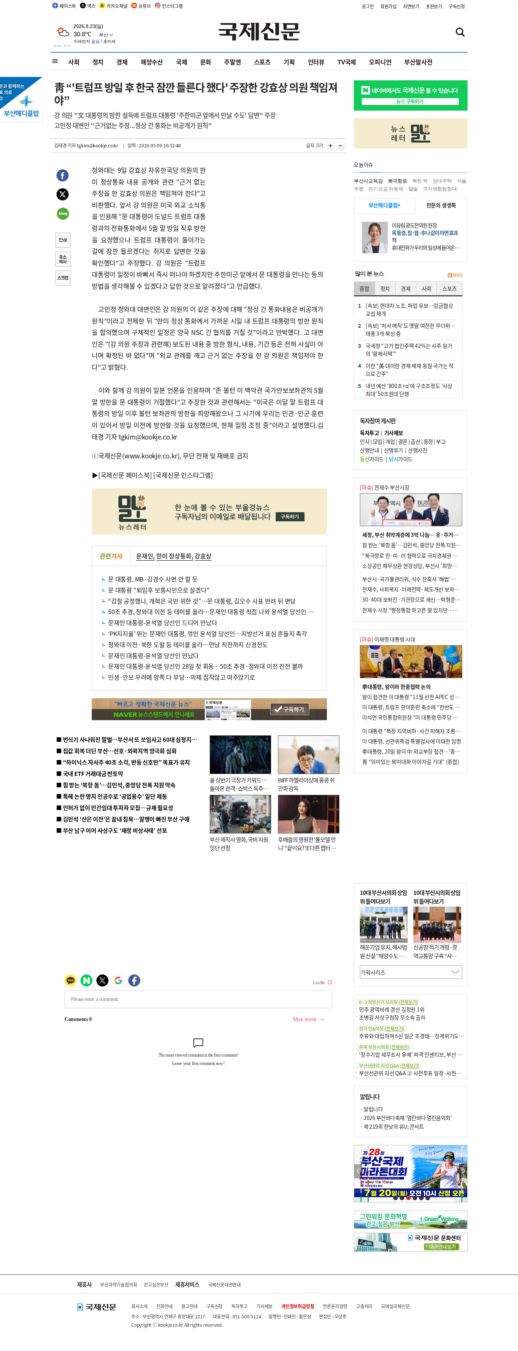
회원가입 (388, 6)
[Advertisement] (266, 211)
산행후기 (393, 450)
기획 (289, 61)
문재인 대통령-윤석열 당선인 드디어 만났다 (162, 622)
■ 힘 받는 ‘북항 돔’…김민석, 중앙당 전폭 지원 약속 (116, 785)
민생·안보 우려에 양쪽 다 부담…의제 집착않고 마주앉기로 (181, 677)
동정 (428, 441)
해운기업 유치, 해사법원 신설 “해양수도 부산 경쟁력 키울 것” (383, 955)
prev (358, 1171)
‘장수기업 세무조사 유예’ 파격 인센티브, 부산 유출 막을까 (420, 1054)
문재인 (144, 555)
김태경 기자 (65, 145)
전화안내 (164, 1306)
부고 (441, 441)
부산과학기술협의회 (118, 1284)
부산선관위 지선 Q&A (389, 1065)
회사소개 (139, 1306)
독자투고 (239, 1306)
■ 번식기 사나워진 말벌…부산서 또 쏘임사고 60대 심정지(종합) (131, 739)
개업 (390, 441)
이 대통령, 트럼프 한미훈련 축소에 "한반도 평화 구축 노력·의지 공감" (437, 707)
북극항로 (397, 181)
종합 (364, 288)
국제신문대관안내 (224, 1284)
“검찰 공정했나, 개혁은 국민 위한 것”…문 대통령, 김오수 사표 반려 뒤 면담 (202, 600)
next (463, 1171)
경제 (122, 61)
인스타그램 (172, 6)
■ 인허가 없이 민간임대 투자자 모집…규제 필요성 (114, 808)
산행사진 (417, 450)
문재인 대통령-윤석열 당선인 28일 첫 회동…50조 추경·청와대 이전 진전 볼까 (205, 666)
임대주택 (442, 181)
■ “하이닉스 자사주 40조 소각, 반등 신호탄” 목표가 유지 (123, 762)
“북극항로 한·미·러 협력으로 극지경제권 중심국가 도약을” (426, 555)
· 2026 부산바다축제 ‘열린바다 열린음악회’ (406, 1117)
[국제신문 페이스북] (125, 475)
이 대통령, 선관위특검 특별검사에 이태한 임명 (411, 741)
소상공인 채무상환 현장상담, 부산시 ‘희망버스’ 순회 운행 (423, 565)
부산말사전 (418, 61)
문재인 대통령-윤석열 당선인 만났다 (153, 655)
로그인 (368, 6)
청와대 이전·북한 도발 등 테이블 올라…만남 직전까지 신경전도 (188, 644)
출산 (415, 441)
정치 (98, 61)
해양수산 (152, 61)
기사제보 (264, 1306)
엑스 (91, 6)
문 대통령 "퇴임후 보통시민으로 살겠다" (159, 589)
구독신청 (457, 6)
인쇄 (62, 241)
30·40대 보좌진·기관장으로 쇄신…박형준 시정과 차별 (422, 599)
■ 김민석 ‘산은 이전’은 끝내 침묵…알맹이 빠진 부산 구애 (122, 819)
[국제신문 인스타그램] (183, 475)
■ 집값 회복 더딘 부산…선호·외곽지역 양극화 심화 (116, 751)
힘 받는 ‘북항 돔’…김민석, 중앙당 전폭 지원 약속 (414, 545)
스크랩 (62, 279)
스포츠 (262, 61)
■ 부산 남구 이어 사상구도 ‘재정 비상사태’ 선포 (111, 830)
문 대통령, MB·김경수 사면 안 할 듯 (153, 578)
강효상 (203, 555)
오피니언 (380, 61)
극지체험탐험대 (440, 189)
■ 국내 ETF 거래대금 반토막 (89, 773)
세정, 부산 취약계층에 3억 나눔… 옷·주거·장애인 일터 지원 (427, 534)
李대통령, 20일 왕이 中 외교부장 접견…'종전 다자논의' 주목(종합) (434, 751)
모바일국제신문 (395, 1306)
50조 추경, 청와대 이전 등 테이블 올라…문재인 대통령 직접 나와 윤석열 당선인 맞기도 (216, 611)
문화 (206, 61)
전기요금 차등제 (385, 189)
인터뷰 (316, 61)
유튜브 (144, 6)
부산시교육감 (368, 181)
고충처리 (364, 1306)
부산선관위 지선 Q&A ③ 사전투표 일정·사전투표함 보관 (420, 1073)
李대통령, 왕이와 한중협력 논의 (396, 686)
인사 (364, 441)
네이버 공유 (62, 214)
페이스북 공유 (62, 176)
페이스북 (68, 6)
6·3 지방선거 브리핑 (388, 1002)
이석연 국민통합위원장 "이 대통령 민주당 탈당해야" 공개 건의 (429, 717)
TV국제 (346, 61)
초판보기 (434, 6)
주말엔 (232, 61)
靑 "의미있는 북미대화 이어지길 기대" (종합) (410, 761)
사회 (74, 61)
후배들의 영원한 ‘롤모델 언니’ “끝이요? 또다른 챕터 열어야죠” (307, 847)
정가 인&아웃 (381, 1028)
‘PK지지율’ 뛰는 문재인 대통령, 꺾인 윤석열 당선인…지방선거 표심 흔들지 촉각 (207, 633)
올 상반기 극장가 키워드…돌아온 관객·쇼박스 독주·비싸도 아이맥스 (238, 788)
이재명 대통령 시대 (387, 639)
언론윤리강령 (335, 1306)
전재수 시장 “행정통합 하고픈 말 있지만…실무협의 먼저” (424, 610)
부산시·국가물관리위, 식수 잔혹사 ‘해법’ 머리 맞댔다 (419, 579)
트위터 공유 (62, 195)
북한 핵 (420, 181)
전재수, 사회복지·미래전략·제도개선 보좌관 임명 (416, 589)
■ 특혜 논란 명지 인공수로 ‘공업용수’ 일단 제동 (111, 796)
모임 (377, 441)
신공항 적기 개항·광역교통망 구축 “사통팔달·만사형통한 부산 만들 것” (437, 960)
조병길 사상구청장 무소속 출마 (392, 1017)
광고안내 (189, 1306)
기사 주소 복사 (62, 260)
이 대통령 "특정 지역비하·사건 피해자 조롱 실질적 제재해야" (428, 731)
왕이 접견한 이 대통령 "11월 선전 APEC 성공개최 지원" (422, 697)
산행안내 (369, 450)
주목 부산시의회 (384, 1047)
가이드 (372, 459)
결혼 (403, 441)
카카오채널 (117, 6)
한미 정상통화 (174, 555)
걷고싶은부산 (156, 1284)
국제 (181, 61)
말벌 (413, 189)
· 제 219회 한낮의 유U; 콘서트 (392, 1126)
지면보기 (411, 6)
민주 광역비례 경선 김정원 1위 (392, 1009)
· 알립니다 (371, 1109)
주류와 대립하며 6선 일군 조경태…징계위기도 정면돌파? (420, 1036)
